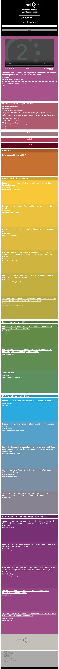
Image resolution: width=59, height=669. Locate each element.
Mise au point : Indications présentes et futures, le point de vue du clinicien (27, 207)
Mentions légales (7, 661)
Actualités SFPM (8, 373)
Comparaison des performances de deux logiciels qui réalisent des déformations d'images (27, 471)
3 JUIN (29, 144)
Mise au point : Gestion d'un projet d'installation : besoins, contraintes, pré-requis (28, 230)
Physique (17, 123)
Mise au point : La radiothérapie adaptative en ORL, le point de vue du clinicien (28, 425)
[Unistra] (29, 19)
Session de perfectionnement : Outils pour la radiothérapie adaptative (28, 401)
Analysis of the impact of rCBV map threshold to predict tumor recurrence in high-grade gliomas (25, 592)
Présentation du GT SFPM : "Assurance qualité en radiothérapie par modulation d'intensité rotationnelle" (27, 327)
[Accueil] (29, 7)
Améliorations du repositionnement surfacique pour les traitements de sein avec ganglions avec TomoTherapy (28, 545)
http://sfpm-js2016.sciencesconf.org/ (10, 120)
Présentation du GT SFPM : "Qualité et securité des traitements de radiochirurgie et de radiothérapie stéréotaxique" (27, 351)
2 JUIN (29, 138)
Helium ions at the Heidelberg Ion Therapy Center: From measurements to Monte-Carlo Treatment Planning (28, 276)
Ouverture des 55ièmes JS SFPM (14, 155)
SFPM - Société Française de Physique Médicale (12, 110)
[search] (29, 26)
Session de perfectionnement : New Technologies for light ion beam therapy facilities (27, 184)
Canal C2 (5, 651)
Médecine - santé (11, 123)
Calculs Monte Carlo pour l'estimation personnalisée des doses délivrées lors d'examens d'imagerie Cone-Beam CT (29, 615)
